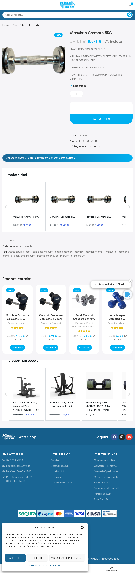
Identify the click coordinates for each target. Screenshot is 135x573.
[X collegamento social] (83, 141)
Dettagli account (60, 465)
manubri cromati (95, 251)
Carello (55, 460)
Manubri (23, 323)
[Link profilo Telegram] (96, 141)
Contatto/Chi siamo (105, 465)
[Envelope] (129, 437)
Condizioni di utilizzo (51, 565)
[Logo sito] (67, 4)
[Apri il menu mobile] (4, 5)
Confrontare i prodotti (63, 482)
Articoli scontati (31, 25)
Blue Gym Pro (101, 499)
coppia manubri (64, 251)
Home (5, 25)
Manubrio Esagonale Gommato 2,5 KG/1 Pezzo (51, 319)
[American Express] (69, 513)
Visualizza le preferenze (67, 558)
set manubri (62, 255)
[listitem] (26, 206)
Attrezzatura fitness (19, 251)
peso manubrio (45, 255)
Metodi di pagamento (106, 477)
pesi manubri (28, 255)
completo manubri (43, 251)
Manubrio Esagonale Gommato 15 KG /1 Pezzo (17, 319)
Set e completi (87, 328)
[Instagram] (122, 437)
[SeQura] (27, 513)
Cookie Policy (33, 565)
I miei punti (57, 477)
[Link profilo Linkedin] (92, 141)
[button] (83, 527)
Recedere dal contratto (107, 488)
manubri (79, 251)
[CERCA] (129, 14)
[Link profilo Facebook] (79, 141)
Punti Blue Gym (102, 493)
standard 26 (78, 255)
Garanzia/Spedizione (106, 471)
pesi (16, 255)
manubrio (111, 251)
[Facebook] (114, 437)
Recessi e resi (102, 482)
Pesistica (12, 323)
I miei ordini (57, 471)
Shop (15, 25)
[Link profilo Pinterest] (88, 141)
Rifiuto (37, 558)
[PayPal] (45, 513)
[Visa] (80, 513)
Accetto (15, 558)
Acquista (101, 119)
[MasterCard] (59, 513)
